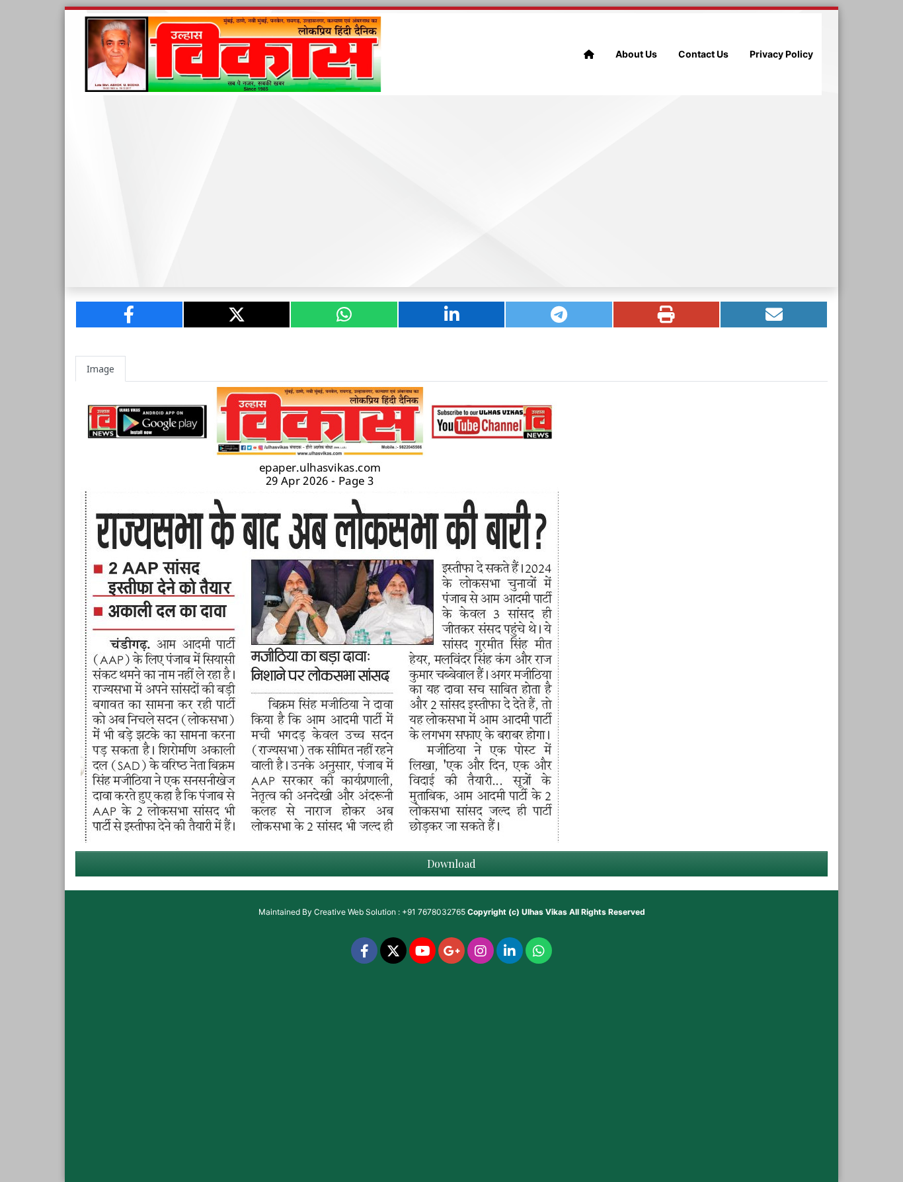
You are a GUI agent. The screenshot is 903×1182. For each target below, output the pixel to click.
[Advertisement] (451, 191)
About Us (636, 54)
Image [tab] (100, 368)
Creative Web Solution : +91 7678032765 (389, 912)
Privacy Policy (781, 54)
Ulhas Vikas (544, 912)
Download (451, 863)
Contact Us (703, 54)
